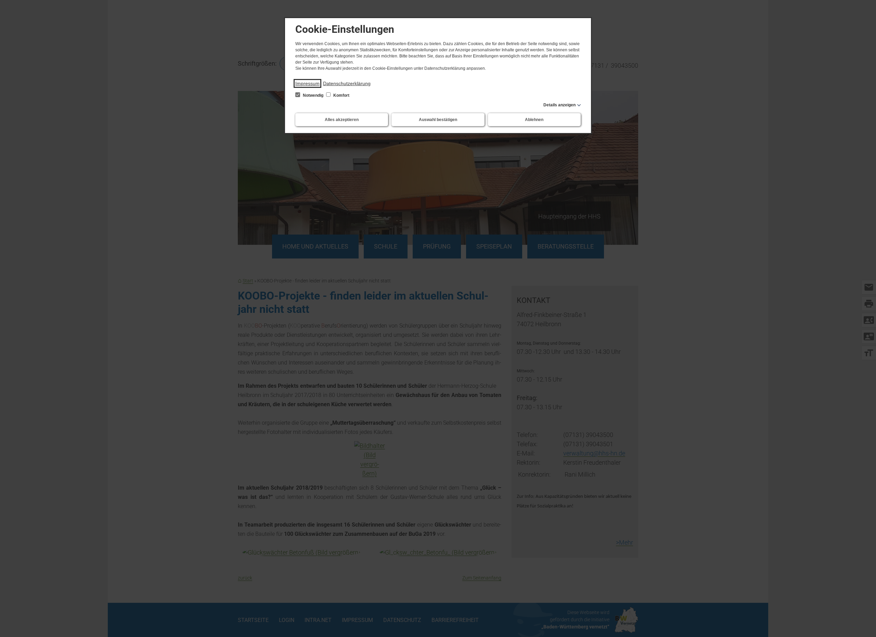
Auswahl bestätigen (438, 119)
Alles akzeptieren (342, 119)
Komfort (340, 95)
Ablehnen (534, 119)
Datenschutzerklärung (347, 83)
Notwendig (313, 95)
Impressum (307, 83)
